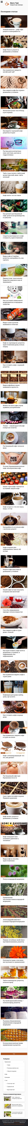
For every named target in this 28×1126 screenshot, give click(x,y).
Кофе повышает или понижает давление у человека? (11, 838)
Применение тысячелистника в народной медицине (13, 899)
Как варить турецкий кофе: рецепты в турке (13, 132)
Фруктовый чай (10, 1089)
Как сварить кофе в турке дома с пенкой (12, 631)
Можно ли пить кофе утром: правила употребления (13, 406)
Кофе (3, 26)
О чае (6, 1080)
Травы (3, 275)
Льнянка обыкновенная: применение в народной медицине (12, 1023)
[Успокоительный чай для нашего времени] (8, 1114)
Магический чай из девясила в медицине (17, 1105)
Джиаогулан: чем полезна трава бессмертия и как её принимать (12, 280)
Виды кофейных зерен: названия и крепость (11, 386)
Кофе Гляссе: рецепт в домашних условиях (11, 51)
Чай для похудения (11, 1071)
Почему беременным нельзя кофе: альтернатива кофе (13, 467)
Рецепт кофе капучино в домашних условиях (12, 570)
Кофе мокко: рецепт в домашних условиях (10, 817)
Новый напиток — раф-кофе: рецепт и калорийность (13, 30)
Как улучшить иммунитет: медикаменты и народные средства (13, 302)
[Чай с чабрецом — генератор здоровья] (8, 1099)
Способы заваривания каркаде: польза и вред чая (13, 611)
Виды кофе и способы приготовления (11, 860)
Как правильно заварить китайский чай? (12, 71)
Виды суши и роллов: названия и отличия (10, 323)
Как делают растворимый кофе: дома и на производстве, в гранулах (14, 215)
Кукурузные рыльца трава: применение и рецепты (13, 1044)
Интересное (4, 148)
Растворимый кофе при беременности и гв (11, 777)
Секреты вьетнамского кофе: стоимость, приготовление (13, 237)
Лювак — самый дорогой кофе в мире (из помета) (14, 427)
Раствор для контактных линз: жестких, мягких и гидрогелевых (12, 153)
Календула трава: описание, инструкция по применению (14, 961)
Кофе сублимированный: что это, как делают (13, 756)
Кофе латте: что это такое (12, 195)
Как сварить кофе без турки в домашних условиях (13, 91)
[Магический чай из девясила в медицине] (8, 1106)
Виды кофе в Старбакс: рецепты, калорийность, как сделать (13, 258)
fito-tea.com (16, 1122)
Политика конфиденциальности (17, 1124)
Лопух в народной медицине (13, 879)
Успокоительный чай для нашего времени (17, 1112)
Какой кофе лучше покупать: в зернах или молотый (13, 591)
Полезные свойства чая (8, 170)
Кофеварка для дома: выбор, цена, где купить (13, 696)
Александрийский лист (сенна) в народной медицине (14, 920)
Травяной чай (10, 1086)
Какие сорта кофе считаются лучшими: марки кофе (13, 487)
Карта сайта (6, 1124)
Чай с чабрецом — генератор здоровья (17, 1098)
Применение (8, 1061)
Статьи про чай (5, 67)
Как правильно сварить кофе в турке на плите (13, 736)
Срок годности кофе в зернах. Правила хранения (13, 797)
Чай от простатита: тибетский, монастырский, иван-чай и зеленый (14, 175)
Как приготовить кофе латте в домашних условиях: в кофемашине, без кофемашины (14, 653)
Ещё (14, 1053)
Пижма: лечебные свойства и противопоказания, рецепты (13, 941)
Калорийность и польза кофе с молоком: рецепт (13, 528)
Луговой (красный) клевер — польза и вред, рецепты (13, 1001)
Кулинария (4, 107)
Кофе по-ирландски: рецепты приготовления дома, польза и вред (14, 344)
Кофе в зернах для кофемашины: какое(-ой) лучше (12, 549)
